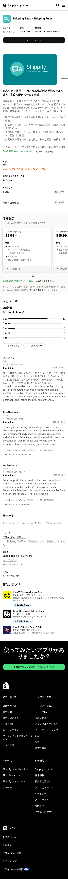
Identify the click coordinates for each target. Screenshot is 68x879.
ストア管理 (8, 745)
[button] (34, 599)
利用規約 (7, 845)
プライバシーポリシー (14, 537)
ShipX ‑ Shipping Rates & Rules (28, 627)
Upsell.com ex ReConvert (47, 31)
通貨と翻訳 (41, 748)
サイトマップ (10, 861)
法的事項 (39, 805)
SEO (37, 735)
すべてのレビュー (34, 345)
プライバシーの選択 (13, 869)
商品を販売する (11, 717)
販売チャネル (10, 705)
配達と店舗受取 (11, 202)
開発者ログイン (11, 837)
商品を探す (8, 711)
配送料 (6, 192)
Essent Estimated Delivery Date (28, 611)
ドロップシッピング (45, 705)
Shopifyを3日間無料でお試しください (34, 666)
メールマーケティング (46, 729)
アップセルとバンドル (46, 723)
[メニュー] (63, 5)
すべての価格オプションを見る (43, 290)
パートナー (41, 793)
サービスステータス (45, 811)
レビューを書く (12, 345)
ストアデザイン (11, 729)
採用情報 (39, 775)
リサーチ (7, 787)
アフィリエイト (43, 799)
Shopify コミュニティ (14, 781)
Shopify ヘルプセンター (15, 769)
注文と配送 (8, 723)
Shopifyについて (44, 769)
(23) (28, 31)
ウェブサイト (10, 560)
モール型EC (41, 711)
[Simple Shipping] (33, 276)
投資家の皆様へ (43, 781)
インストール (34, 40)
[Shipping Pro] (35, 276)
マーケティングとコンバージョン (18, 737)
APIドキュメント (11, 775)
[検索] (57, 5)
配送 (37, 741)
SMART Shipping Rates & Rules (28, 592)
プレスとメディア (44, 787)
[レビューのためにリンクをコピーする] (13, 358)
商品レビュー (42, 717)
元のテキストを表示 (45, 151)
